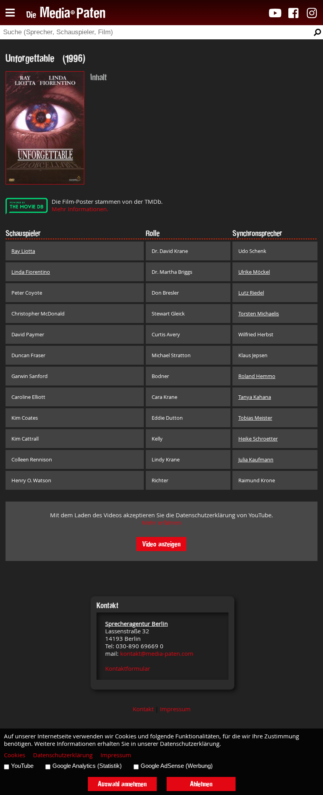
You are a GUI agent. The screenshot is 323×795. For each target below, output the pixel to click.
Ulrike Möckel (254, 271)
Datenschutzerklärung (63, 755)
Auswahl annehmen (122, 784)
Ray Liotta (23, 251)
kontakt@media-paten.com (156, 653)
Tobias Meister (255, 417)
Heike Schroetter (258, 438)
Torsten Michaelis (258, 313)
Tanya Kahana (254, 396)
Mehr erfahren (161, 522)
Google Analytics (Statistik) (87, 766)
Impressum (175, 709)
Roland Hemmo (256, 376)
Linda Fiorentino (30, 271)
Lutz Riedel (251, 292)
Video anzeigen (161, 544)
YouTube (22, 766)
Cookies (14, 755)
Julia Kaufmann (255, 459)
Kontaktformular (127, 668)
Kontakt (143, 709)
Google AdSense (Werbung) (177, 766)
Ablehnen (201, 784)
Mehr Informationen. (80, 209)
